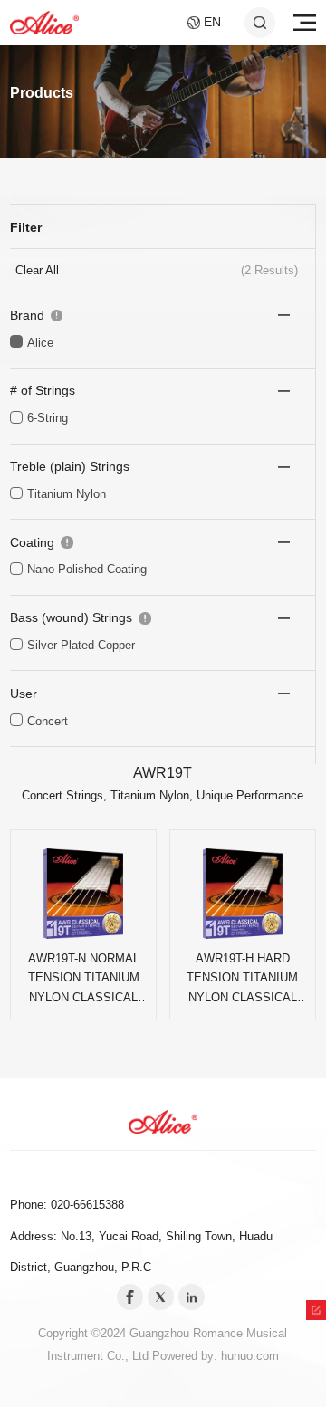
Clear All (37, 270)
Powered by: (186, 1356)
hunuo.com (250, 1356)
